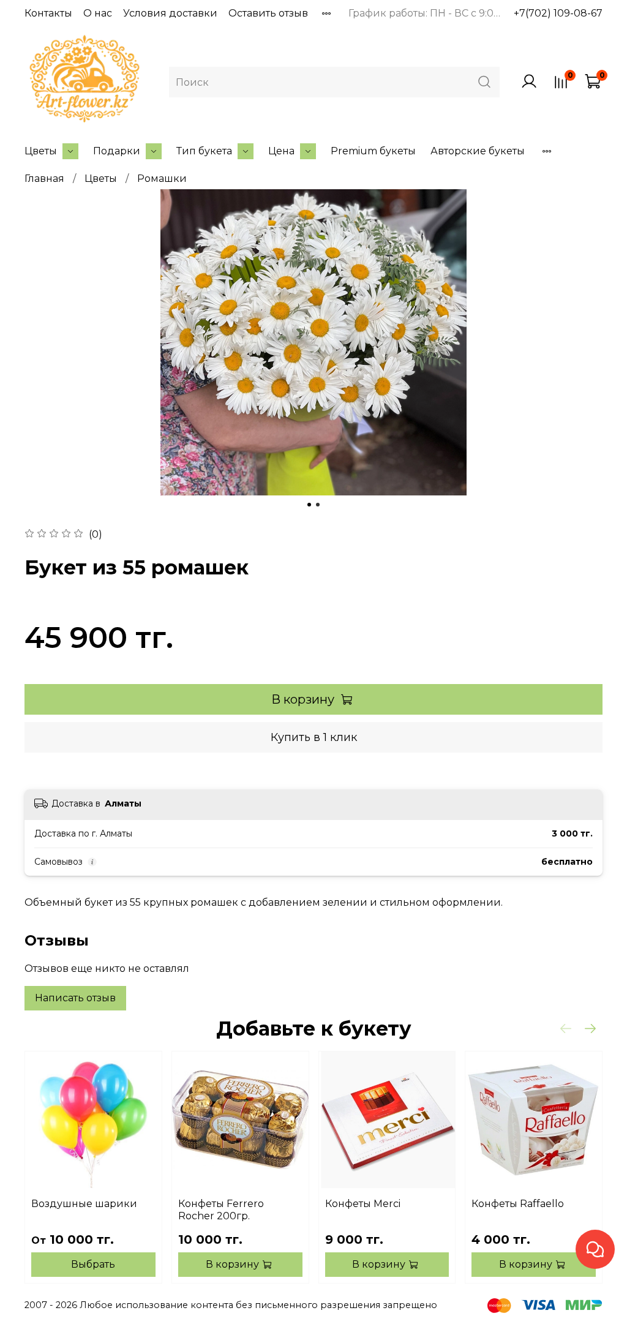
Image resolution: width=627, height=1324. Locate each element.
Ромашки (162, 178)
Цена (281, 151)
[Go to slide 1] (309, 504)
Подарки (116, 151)
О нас (97, 13)
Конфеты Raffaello (517, 1203)
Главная (44, 178)
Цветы (40, 151)
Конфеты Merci (362, 1203)
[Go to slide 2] (318, 504)
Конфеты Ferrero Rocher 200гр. (221, 1210)
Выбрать (93, 1264)
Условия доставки (170, 13)
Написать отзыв (75, 998)
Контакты (48, 13)
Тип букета (204, 151)
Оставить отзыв (268, 13)
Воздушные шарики (84, 1203)
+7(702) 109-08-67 (558, 13)
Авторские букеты (477, 151)
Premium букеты (373, 151)
